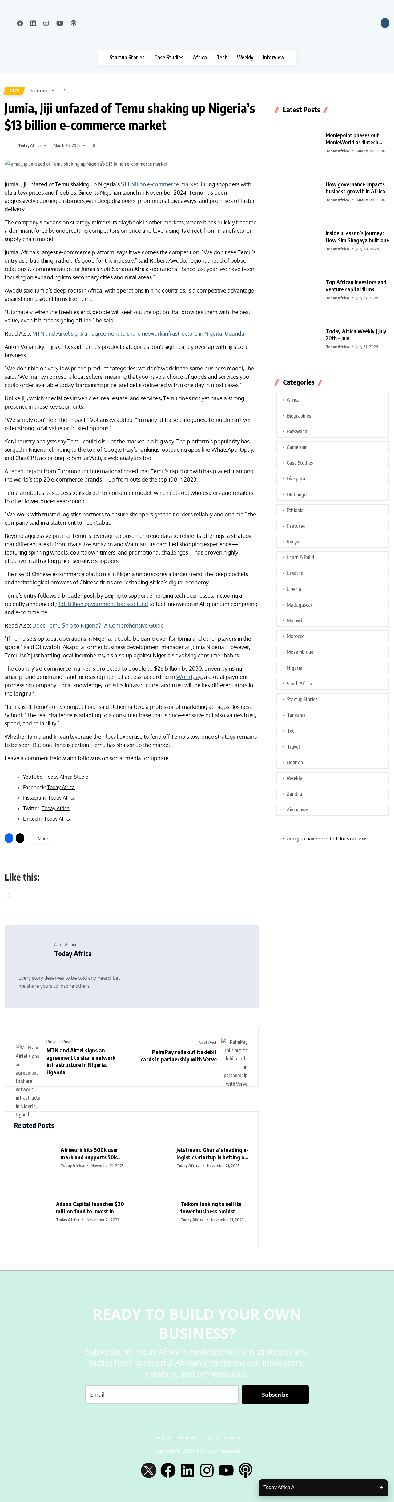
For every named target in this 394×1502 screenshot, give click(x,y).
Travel (293, 747)
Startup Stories (127, 57)
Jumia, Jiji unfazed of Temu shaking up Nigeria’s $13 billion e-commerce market (130, 116)
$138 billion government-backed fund (101, 603)
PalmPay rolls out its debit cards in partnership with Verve (179, 1055)
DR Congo (297, 494)
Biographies (299, 416)
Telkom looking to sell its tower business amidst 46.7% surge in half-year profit (211, 1207)
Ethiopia (295, 510)
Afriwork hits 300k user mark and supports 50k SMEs (89, 1153)
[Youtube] (226, 1470)
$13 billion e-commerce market (159, 184)
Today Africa (30, 145)
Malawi (294, 620)
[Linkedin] (187, 1470)
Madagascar (299, 605)
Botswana (297, 431)
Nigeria (294, 668)
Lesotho (295, 573)
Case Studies (168, 57)
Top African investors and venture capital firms (356, 285)
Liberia (294, 589)
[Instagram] (207, 1470)
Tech (221, 57)
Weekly (245, 57)
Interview (273, 57)
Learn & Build (300, 557)
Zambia (294, 794)
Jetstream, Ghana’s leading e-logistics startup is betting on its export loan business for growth (212, 1153)
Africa (200, 57)
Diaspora (296, 478)
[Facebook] (168, 1470)
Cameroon (297, 447)
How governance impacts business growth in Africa (355, 187)
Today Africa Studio (66, 777)
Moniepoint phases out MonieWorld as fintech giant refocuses (352, 138)
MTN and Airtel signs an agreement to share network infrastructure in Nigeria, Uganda (138, 333)
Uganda (295, 762)
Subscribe (275, 1394)
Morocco (295, 636)
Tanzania (296, 715)
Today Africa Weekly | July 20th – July (356, 334)
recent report (25, 471)
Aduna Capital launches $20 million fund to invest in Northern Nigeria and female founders (91, 1207)
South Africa (299, 683)
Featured (296, 526)
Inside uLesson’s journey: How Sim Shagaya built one (357, 236)
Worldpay (189, 676)
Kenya (293, 542)
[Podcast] (245, 1470)
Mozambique (300, 652)
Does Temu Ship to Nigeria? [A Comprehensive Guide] (99, 625)
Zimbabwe (297, 809)
